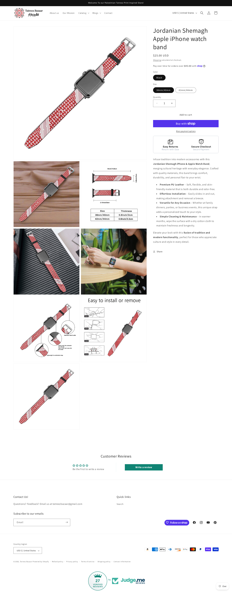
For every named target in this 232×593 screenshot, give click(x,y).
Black (159, 77)
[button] (84, 13)
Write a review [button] (143, 467)
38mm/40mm (163, 90)
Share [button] (160, 251)
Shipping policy (104, 561)
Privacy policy (72, 561)
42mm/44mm (186, 90)
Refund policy (57, 561)
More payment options (186, 131)
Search (120, 504)
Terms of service (87, 561)
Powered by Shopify (41, 562)
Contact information (122, 561)
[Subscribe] (66, 522)
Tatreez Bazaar (26, 562)
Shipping (157, 60)
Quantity (157, 97)
